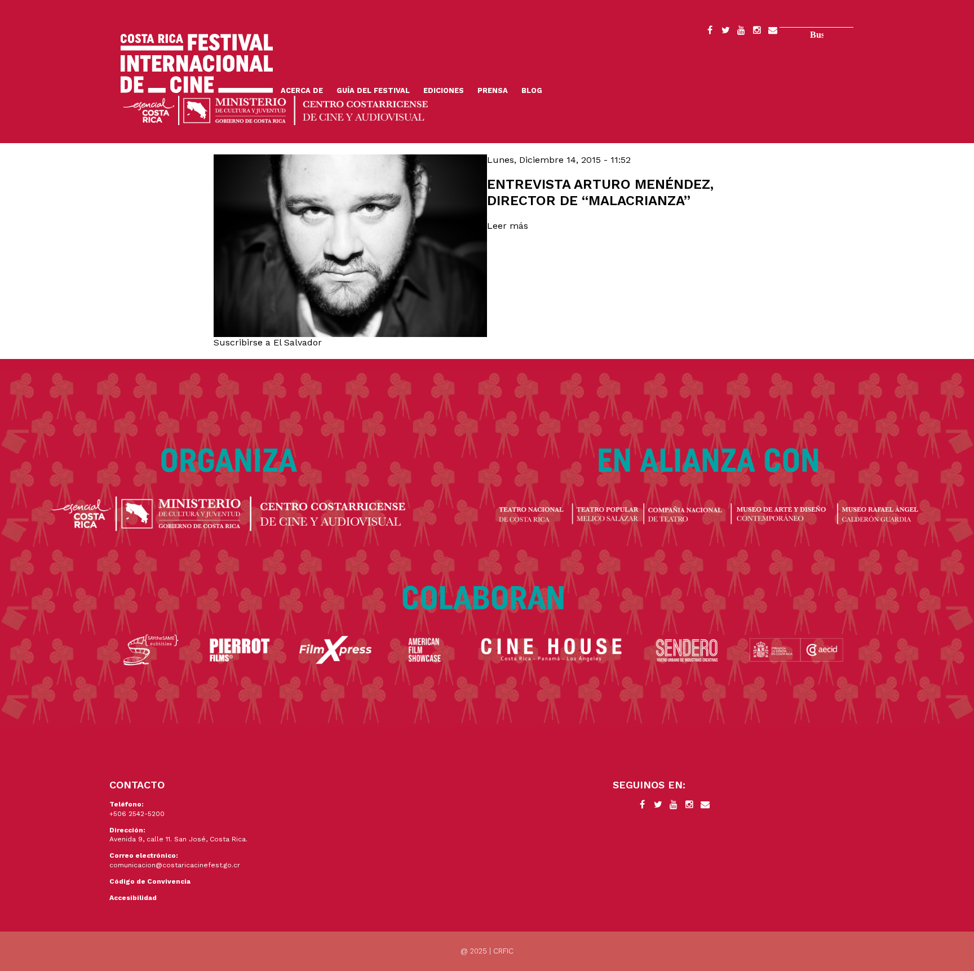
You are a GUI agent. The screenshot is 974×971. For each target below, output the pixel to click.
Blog (531, 90)
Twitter (725, 32)
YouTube (741, 32)
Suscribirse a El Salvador (268, 342)
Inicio (197, 63)
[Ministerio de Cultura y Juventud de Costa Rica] (276, 109)
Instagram (757, 32)
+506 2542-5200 (137, 814)
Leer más (507, 225)
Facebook (709, 32)
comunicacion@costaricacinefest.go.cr (174, 865)
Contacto (773, 32)
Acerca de (302, 90)
